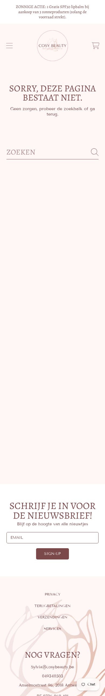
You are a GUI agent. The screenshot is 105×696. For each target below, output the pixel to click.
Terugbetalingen (52, 606)
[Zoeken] (94, 152)
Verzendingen (52, 617)
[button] (9, 46)
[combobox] (52, 152)
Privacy (52, 594)
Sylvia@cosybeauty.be (52, 667)
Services (52, 629)
